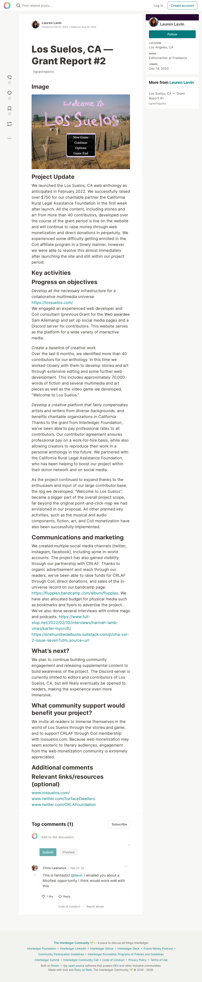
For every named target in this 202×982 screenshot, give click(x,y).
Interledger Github (102, 948)
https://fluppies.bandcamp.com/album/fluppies (75, 593)
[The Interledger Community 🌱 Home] (7, 5)
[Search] (18, 5)
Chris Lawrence (54, 868)
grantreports (43, 72)
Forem (55, 965)
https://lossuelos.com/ (52, 302)
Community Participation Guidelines (61, 954)
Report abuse (95, 906)
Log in (158, 5)
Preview (69, 852)
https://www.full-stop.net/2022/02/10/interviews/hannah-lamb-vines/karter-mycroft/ (75, 622)
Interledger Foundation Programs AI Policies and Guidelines (126, 954)
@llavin (77, 875)
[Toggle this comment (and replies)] (35, 875)
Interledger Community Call (80, 960)
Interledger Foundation (41, 948)
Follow (172, 34)
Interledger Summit (47, 960)
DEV (116, 965)
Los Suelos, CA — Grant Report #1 (166, 98)
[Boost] (9, 124)
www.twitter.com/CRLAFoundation (64, 804)
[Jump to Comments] (9, 95)
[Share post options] (9, 138)
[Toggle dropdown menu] (126, 866)
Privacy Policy (137, 960)
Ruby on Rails (83, 969)
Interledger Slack (129, 948)
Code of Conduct (69, 906)
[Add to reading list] (9, 110)
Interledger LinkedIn (73, 948)
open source (76, 965)
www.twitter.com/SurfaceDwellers (63, 798)
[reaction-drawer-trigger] (9, 79)
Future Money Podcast (158, 948)
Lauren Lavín (52, 23)
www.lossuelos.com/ (51, 792)
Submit (48, 852)
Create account (182, 5)
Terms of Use (159, 960)
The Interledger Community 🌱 (73, 942)
